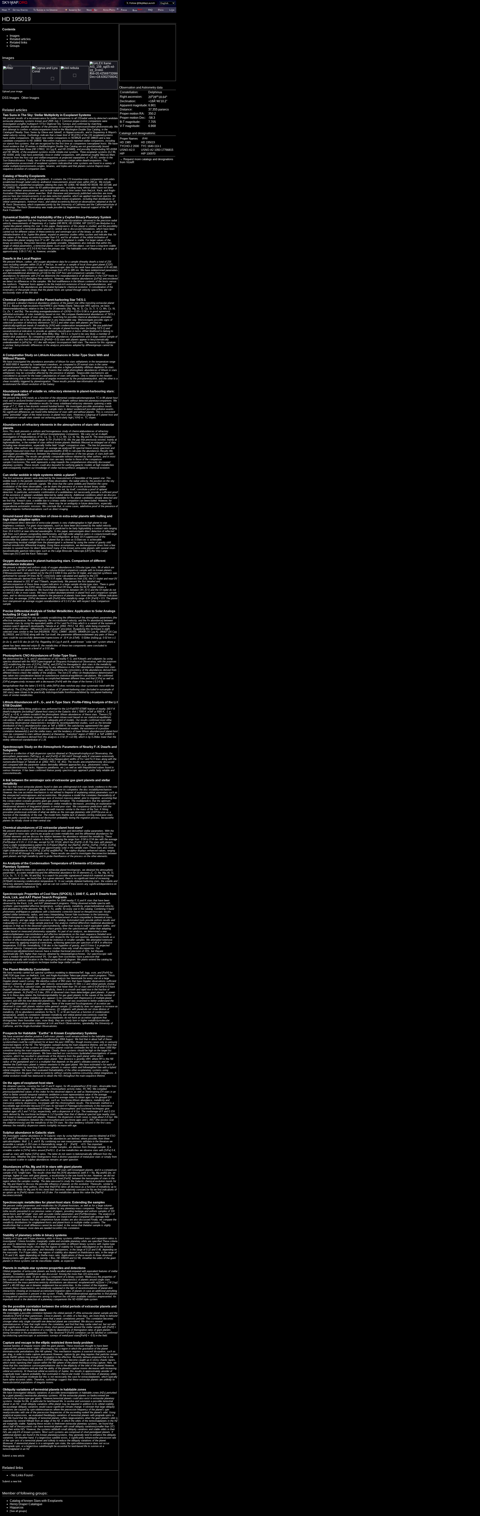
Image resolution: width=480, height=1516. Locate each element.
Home (4, 10)
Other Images (30, 97)
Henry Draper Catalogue (26, 1504)
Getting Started (20, 10)
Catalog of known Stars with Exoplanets (36, 1500)
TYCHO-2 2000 (129, 146)
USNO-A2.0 (127, 149)
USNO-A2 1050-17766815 (157, 149)
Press (161, 10)
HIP (122, 153)
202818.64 (157, 97)
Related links (18, 42)
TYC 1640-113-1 (151, 146)
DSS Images (10, 97)
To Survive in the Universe (45, 10)
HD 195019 (148, 142)
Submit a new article (13, 1455)
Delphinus (155, 92)
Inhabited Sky (75, 10)
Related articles (20, 39)
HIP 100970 (148, 153)
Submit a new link (12, 1481)
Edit (145, 138)
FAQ (150, 10)
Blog (137, 10)
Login (171, 10)
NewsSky (92, 10)
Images (15, 35)
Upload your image (12, 91)
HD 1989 (125, 142)
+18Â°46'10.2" (157, 101)
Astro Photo (109, 10)
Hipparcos (16, 1507)
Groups (15, 45)
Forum (124, 10)
